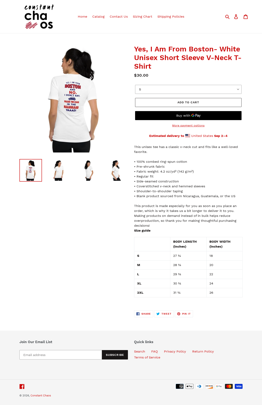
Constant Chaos (40, 395)
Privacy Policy (175, 351)
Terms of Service (147, 357)
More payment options (188, 125)
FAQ (154, 351)
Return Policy (203, 351)
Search (139, 351)
